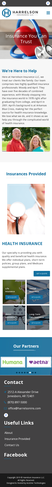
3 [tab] (22, 372)
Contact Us (12, 445)
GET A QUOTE (41, 273)
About (9, 433)
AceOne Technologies (36, 483)
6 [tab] (30, 372)
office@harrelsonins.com (24, 408)
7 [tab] (32, 372)
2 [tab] (19, 372)
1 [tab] (16, 372)
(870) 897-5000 (17, 402)
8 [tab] (35, 372)
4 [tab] (24, 372)
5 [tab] (27, 372)
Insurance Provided (17, 439)
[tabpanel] (13, 362)
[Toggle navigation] (48, 13)
